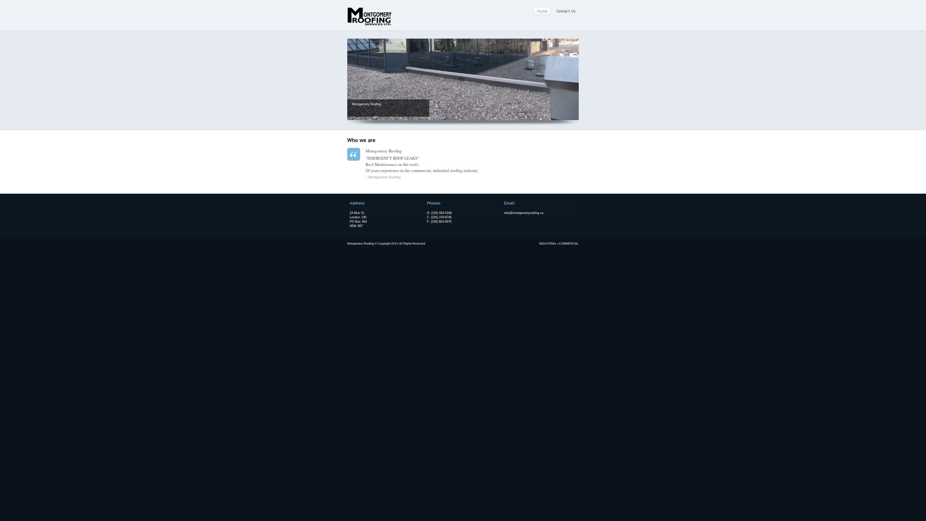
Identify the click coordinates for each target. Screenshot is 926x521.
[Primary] (463, 119)
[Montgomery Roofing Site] (369, 24)
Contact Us (566, 11)
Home (542, 11)
